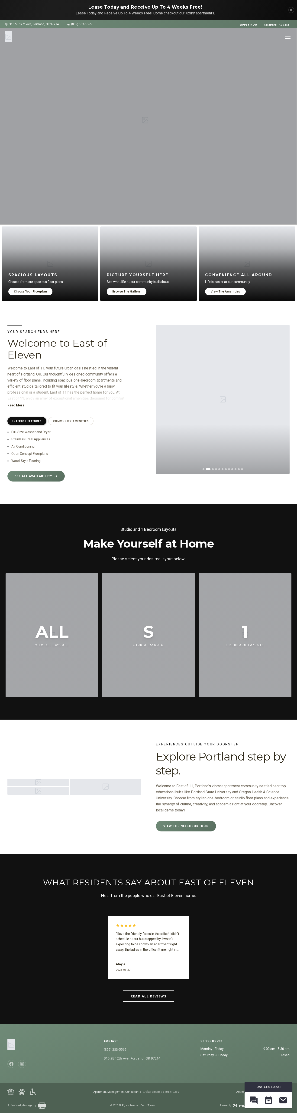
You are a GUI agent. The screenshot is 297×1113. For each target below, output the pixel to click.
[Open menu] (287, 36)
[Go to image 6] (222, 469)
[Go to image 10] (235, 469)
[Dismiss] (291, 10)
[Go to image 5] (219, 469)
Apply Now (249, 24)
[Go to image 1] (203, 469)
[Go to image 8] (229, 469)
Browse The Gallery (126, 291)
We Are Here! (268, 1087)
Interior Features (27, 421)
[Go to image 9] (232, 469)
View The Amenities (225, 291)
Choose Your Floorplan (30, 291)
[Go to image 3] (211, 469)
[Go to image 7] (226, 469)
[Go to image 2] (207, 469)
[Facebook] (11, 1064)
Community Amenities (71, 421)
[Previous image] (163, 399)
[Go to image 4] (216, 469)
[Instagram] (22, 1064)
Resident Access (277, 24)
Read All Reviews (148, 996)
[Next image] (282, 399)
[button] (253, 1100)
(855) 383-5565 (81, 24)
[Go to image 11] (239, 469)
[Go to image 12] (242, 469)
